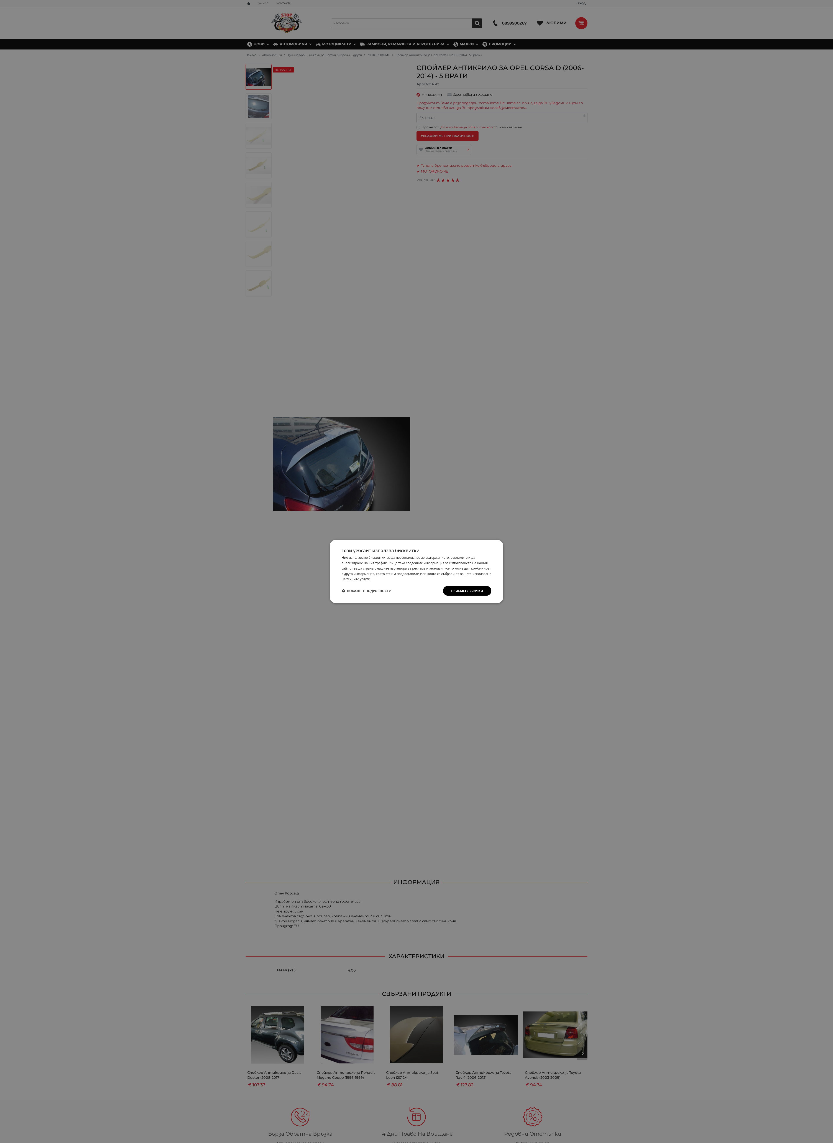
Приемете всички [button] (467, 591)
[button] (366, 590)
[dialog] (416, 571)
